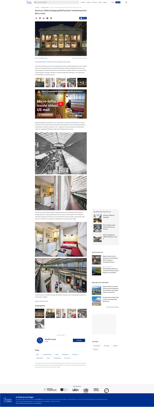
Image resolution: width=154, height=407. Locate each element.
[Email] (47, 18)
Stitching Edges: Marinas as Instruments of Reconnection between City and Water (111, 270)
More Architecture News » (112, 307)
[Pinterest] (51, 18)
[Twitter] (40, 18)
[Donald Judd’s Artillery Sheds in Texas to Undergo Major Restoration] (96, 301)
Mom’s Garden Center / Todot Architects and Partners (109, 227)
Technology (106, 346)
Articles (89, 2)
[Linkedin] (43, 18)
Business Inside (44, 301)
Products (94, 2)
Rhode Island (39, 358)
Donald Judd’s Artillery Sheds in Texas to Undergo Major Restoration (111, 299)
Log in (112, 2)
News (99, 2)
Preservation (65, 354)
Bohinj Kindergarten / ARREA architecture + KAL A (110, 237)
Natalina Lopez (50, 339)
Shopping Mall (57, 358)
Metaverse (95, 349)
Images (105, 2)
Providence (43, 62)
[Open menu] (126, 2)
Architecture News (47, 354)
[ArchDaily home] (29, 2)
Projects (83, 2)
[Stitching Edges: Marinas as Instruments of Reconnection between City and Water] (96, 270)
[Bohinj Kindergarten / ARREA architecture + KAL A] (98, 238)
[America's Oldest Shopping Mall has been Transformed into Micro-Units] (39, 313)
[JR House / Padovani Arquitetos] (98, 218)
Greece (48, 358)
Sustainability (96, 346)
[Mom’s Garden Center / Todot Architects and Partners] (98, 228)
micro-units (67, 358)
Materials (115, 346)
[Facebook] (36, 18)
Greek (56, 354)
